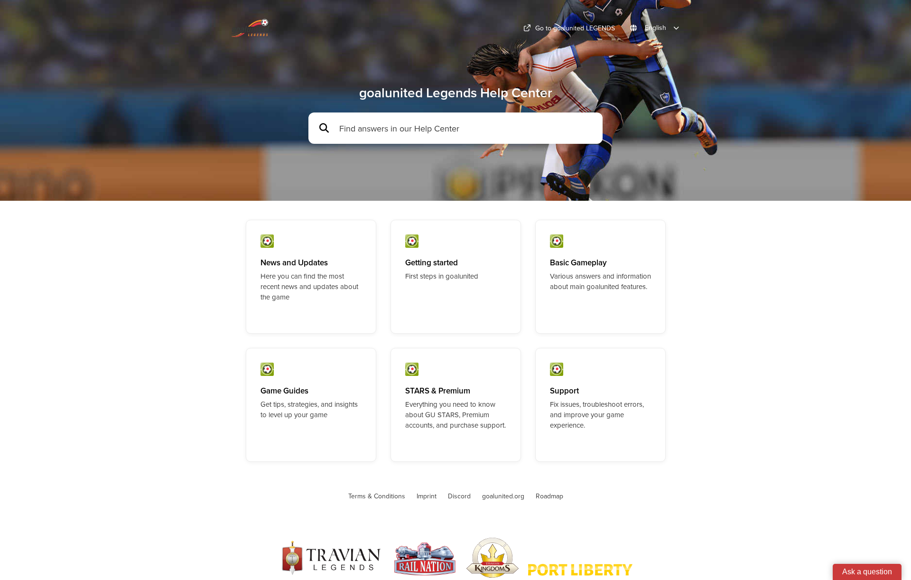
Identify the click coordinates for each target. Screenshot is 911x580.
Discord (459, 496)
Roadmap (549, 496)
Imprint (427, 496)
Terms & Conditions (376, 496)
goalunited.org (503, 496)
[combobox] (466, 128)
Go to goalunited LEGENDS (575, 28)
